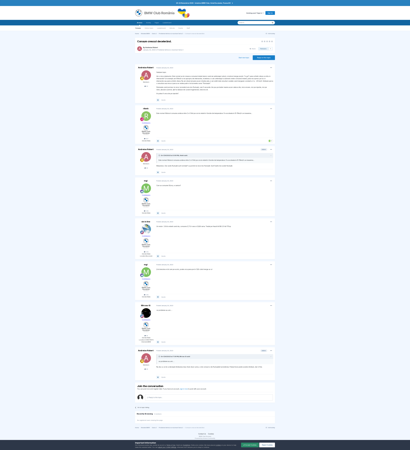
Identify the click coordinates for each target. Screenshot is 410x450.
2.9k (147, 211)
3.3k (147, 252)
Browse (139, 22)
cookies (218, 445)
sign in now (184, 389)
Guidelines (186, 445)
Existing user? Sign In (254, 13)
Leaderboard (161, 28)
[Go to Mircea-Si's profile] (146, 313)
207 (146, 138)
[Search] (272, 22)
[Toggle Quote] (159, 155)
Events (181, 28)
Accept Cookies (251, 445)
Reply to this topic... (156, 397)
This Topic (264, 22)
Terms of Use (170, 445)
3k (147, 335)
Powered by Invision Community (205, 438)
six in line (145, 222)
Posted (164, 68)
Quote (163, 100)
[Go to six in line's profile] (146, 229)
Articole (172, 28)
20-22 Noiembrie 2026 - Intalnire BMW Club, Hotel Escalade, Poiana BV (203, 3)
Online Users (149, 28)
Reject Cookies (267, 445)
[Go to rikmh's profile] (146, 116)
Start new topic (244, 58)
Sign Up (270, 13)
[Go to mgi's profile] (146, 188)
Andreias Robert (151, 47)
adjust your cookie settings (167, 447)
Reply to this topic (264, 58)
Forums (138, 28)
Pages (157, 22)
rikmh (146, 108)
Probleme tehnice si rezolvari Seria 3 (170, 50)
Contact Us (202, 434)
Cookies (211, 434)
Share (253, 49)
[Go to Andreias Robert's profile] (139, 48)
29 (147, 86)
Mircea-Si (145, 305)
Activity (148, 22)
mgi (146, 181)
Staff (188, 28)
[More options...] (271, 67)
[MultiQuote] (157, 100)
